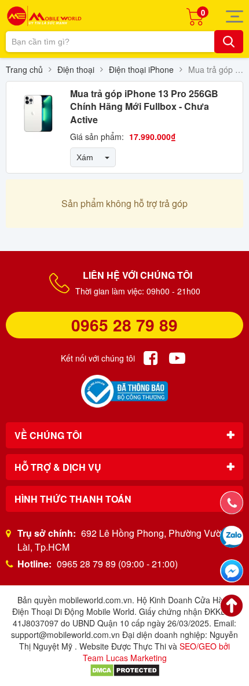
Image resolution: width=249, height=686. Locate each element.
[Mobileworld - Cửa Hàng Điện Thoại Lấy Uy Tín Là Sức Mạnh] (44, 16)
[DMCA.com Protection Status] (125, 669)
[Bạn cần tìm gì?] (228, 41)
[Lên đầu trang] (231, 605)
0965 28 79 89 (124, 325)
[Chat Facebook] (231, 570)
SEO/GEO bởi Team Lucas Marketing (156, 651)
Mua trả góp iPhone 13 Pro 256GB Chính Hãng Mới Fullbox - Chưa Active (144, 106)
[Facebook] (151, 358)
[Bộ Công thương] (124, 391)
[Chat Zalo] (231, 537)
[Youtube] (177, 358)
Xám (84, 157)
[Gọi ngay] (231, 502)
